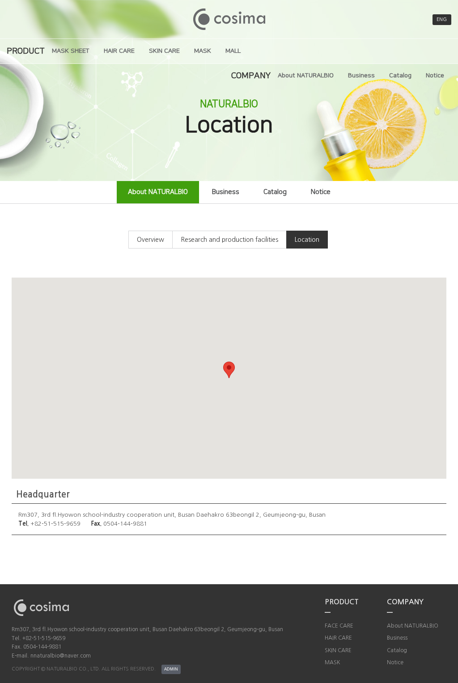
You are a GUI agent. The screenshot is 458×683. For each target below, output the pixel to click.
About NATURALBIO (306, 75)
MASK (202, 51)
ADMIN (171, 669)
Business (361, 75)
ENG (442, 19)
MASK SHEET (70, 51)
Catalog (400, 75)
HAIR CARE (119, 51)
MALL (233, 51)
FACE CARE (339, 625)
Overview (150, 239)
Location (307, 239)
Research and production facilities (229, 239)
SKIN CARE (164, 51)
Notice (435, 75)
